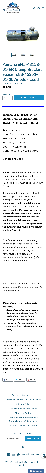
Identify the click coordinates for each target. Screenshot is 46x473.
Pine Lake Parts (20, 462)
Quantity (6, 94)
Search (15, 395)
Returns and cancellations (23, 408)
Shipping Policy (23, 413)
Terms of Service (14, 399)
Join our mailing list (23, 433)
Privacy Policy (33, 399)
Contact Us (28, 395)
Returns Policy (23, 404)
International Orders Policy (23, 425)
